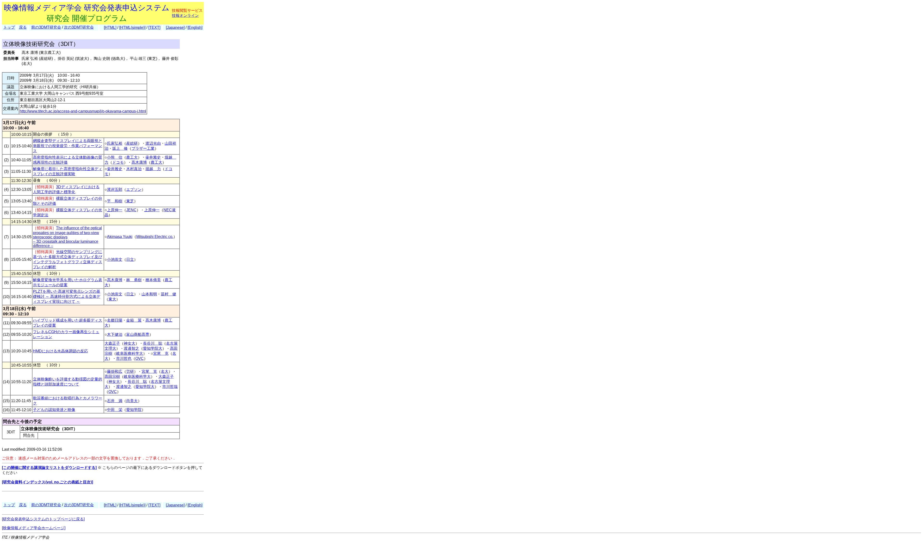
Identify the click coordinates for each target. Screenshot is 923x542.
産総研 (132, 143)
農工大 (132, 157)
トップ (9, 27)
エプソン (134, 189)
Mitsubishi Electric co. (154, 237)
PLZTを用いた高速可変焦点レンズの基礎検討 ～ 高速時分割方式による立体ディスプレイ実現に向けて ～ (66, 296)
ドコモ (118, 162)
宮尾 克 (160, 353)
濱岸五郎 (114, 189)
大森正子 (112, 343)
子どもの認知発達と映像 (54, 410)
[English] (194, 27)
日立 (130, 259)
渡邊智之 (131, 348)
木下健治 (114, 334)
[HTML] (110, 27)
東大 (112, 299)
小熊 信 (114, 157)
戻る (23, 27)
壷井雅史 (153, 157)
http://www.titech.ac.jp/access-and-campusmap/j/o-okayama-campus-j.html (83, 111)
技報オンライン (185, 15)
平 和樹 (114, 201)
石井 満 (114, 401)
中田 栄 (114, 410)
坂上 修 (120, 148)
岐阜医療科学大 (129, 353)
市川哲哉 (170, 387)
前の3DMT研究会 (46, 27)
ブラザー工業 (143, 148)
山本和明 (149, 294)
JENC (131, 210)
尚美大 (132, 401)
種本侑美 (153, 280)
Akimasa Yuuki (119, 237)
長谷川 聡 (152, 343)
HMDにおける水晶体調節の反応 (60, 351)
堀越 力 (153, 169)
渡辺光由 (153, 143)
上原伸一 (114, 210)
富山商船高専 (137, 334)
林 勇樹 (134, 280)
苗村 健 (168, 294)
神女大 (129, 343)
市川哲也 (123, 358)
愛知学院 (134, 410)
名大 (164, 371)
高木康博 (139, 162)
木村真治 (134, 169)
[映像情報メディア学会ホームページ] (33, 528)
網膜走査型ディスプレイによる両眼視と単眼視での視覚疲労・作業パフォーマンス (67, 146)
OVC (139, 358)
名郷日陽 (114, 320)
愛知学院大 (152, 348)
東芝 (130, 201)
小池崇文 (114, 259)
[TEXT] (154, 27)
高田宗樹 (112, 376)
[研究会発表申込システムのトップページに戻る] (43, 519)
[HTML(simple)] (132, 27)
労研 (130, 371)
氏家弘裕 (114, 143)
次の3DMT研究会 (79, 27)
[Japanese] (175, 27)
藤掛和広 (114, 371)
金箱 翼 (134, 320)
